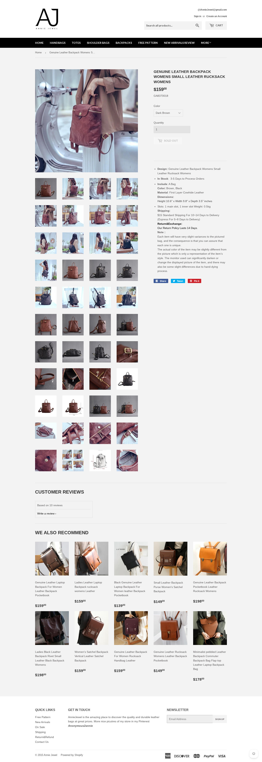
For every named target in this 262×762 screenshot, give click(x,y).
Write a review (45, 513)
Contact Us (42, 741)
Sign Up (219, 719)
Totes (76, 42)
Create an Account (216, 16)
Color (157, 105)
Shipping (40, 732)
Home (39, 42)
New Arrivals (42, 722)
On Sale (40, 727)
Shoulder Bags (98, 42)
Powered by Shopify (72, 755)
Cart (219, 25)
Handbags (57, 42)
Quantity (159, 122)
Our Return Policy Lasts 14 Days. (178, 228)
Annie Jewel (50, 755)
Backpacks (124, 42)
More (205, 42)
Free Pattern (148, 42)
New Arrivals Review (179, 42)
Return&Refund (44, 737)
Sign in (197, 16)
